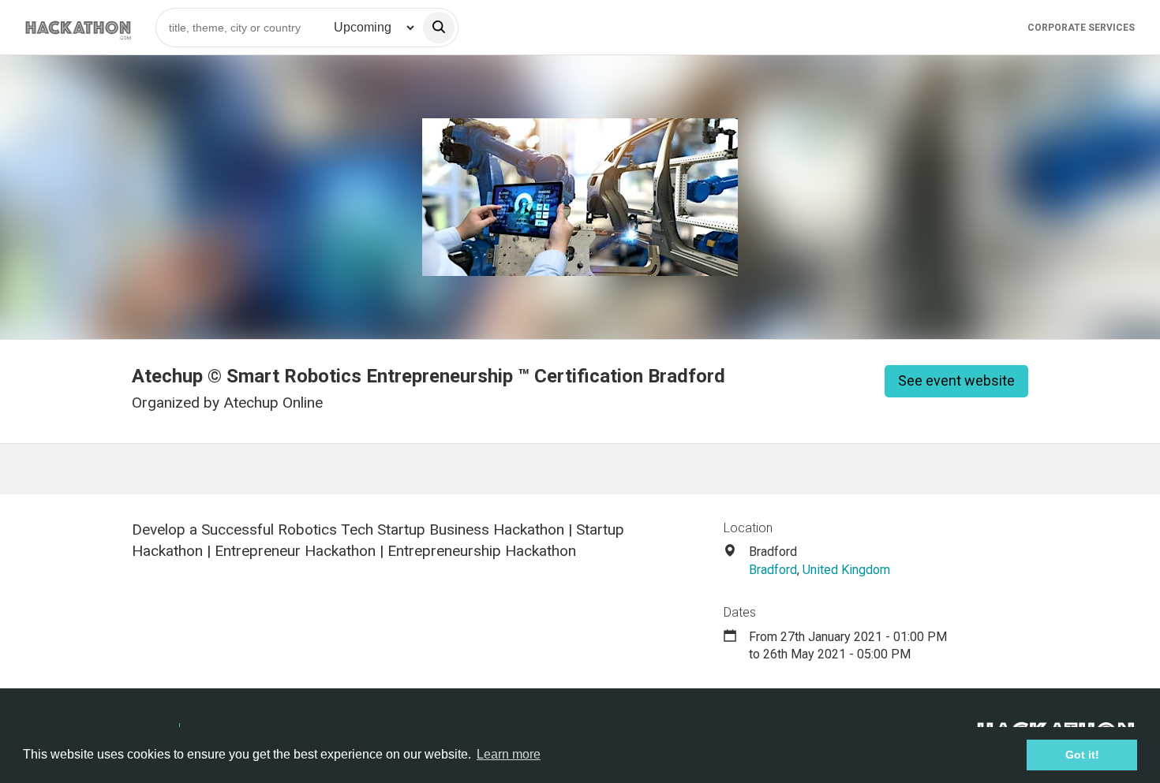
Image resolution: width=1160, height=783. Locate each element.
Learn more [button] (509, 754)
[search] (439, 27)
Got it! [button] (1082, 754)
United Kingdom (846, 569)
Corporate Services (1081, 27)
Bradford (773, 569)
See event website (956, 380)
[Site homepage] (78, 27)
